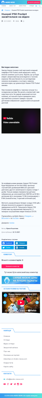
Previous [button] (5, 302)
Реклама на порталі (11, 355)
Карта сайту (8, 367)
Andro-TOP (12, 5)
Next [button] (37, 302)
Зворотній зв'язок (11, 348)
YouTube (16, 218)
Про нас (7, 351)
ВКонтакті (5, 218)
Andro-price (22, 5)
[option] (21, 302)
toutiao (11, 223)
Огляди (31, 5)
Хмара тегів (8, 363)
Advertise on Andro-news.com (15, 359)
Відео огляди (9, 344)
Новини (4, 5)
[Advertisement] (21, 45)
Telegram (28, 216)
